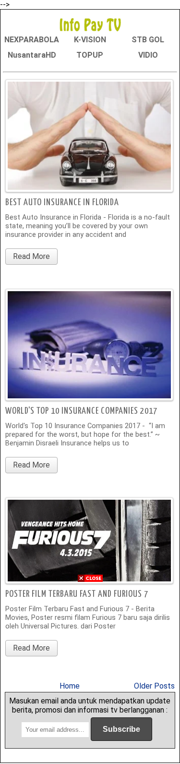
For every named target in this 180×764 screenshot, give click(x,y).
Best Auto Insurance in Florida (62, 202)
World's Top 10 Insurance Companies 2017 (81, 411)
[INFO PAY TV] (90, 24)
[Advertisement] (90, 674)
